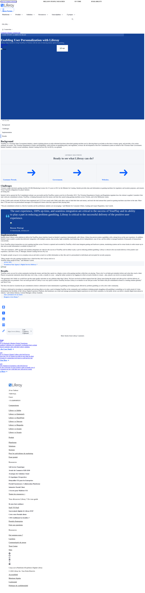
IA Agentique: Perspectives (18, 477)
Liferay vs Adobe (15, 410)
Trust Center (13, 546)
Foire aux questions (16, 525)
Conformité (13, 582)
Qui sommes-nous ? (16, 535)
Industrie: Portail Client (17, 487)
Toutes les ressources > (17, 494)
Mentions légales (15, 578)
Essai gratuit (13, 457)
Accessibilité (13, 575)
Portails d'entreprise (16, 521)
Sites (10, 550)
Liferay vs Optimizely (16, 414)
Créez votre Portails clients (18, 514)
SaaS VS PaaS (14, 508)
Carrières (12, 539)
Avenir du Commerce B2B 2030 (19, 470)
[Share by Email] (3, 325)
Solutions (12, 446)
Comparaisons (14, 405)
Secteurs (12, 450)
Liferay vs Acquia (15, 429)
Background (6, 125)
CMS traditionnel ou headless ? (19, 518)
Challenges (5, 128)
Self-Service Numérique (16, 467)
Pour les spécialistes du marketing (21, 453)
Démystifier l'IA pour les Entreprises (21, 480)
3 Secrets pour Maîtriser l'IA (18, 490)
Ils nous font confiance (16, 504)
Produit (11, 437)
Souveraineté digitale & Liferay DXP (21, 511)
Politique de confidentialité (18, 586)
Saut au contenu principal (9, 1)
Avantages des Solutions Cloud (19, 474)
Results (4, 136)
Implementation (7, 132)
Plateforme (12, 442)
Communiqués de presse (17, 542)
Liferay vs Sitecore (15, 421)
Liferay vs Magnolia (16, 425)
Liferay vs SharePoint (16, 418)
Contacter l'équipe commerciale (10, 33)
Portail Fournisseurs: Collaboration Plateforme (24, 484)
